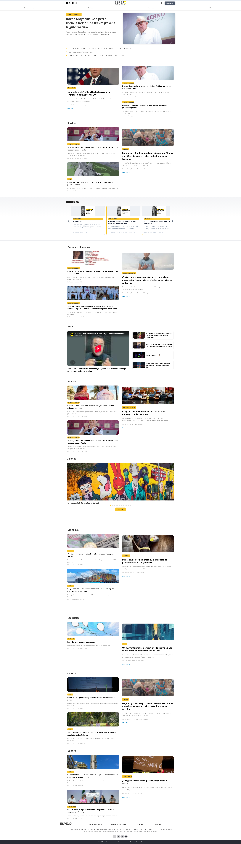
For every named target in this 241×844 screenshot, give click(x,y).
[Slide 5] (117, 505)
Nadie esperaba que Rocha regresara (80, 52)
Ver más (120, 509)
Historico (159, 824)
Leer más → (71, 108)
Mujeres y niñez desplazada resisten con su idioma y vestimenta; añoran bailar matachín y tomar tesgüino (147, 156)
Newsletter (169, 3)
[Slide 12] (130, 505)
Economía (151, 8)
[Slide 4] (116, 505)
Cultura (211, 8)
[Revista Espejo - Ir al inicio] (66, 823)
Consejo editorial (119, 824)
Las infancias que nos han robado (81, 642)
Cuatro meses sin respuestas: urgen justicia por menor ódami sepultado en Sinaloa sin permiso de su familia (147, 280)
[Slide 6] (119, 505)
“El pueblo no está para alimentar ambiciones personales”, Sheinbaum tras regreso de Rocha (99, 48)
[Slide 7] (121, 505)
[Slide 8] (123, 505)
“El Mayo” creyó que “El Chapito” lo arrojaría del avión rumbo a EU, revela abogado (96, 55)
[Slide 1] (110, 505)
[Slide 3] (114, 505)
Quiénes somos (95, 824)
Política (90, 8)
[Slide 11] (128, 505)
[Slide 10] (126, 505)
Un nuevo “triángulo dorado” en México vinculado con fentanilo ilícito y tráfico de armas (147, 649)
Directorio (140, 824)
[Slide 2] (112, 505)
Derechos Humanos (30, 8)
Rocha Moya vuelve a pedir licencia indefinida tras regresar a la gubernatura (90, 23)
